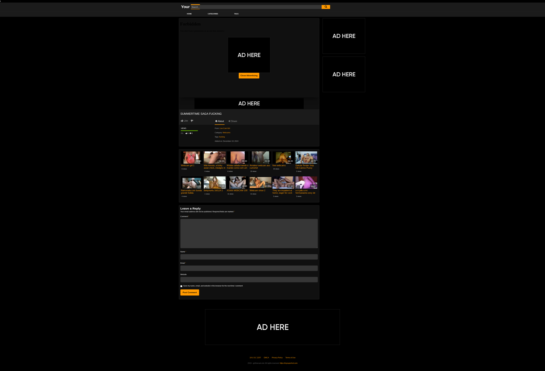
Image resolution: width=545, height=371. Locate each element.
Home (189, 14)
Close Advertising (249, 75)
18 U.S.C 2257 (255, 358)
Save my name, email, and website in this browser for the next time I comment (213, 286)
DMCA (266, 358)
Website (183, 274)
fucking (222, 137)
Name (183, 252)
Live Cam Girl (225, 128)
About (220, 121)
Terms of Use (290, 358)
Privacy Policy (277, 358)
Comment (184, 216)
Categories (213, 14)
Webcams (226, 133)
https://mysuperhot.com (288, 363)
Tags (236, 14)
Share (233, 121)
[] (326, 7)
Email (183, 263)
